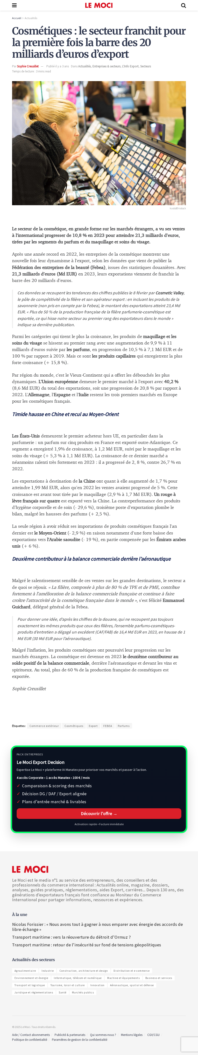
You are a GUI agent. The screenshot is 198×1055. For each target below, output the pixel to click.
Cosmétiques (73, 726)
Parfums (124, 726)
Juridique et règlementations (33, 992)
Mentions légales (131, 1035)
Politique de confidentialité (29, 1040)
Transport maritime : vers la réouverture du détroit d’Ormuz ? (71, 937)
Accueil (16, 18)
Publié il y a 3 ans (57, 66)
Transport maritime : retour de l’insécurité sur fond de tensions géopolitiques (87, 945)
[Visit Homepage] (99, 5)
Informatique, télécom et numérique (78, 978)
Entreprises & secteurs (106, 66)
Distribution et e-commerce (131, 970)
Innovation (97, 985)
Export (93, 726)
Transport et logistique (29, 985)
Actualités (31, 18)
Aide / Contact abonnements (31, 1035)
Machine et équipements (123, 978)
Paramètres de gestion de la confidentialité (79, 1040)
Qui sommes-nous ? (103, 1035)
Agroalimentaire (25, 970)
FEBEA (107, 726)
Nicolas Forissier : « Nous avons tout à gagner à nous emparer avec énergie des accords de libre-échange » (97, 926)
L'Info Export (130, 66)
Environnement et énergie (31, 978)
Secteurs (145, 66)
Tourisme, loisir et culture (67, 985)
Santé (62, 992)
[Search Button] (183, 5)
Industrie (48, 970)
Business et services (158, 978)
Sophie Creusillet (28, 66)
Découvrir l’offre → (99, 813)
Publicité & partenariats (70, 1035)
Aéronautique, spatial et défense (132, 985)
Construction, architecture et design (83, 970)
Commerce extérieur (44, 726)
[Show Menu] (14, 5)
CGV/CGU (153, 1035)
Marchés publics (83, 992)
